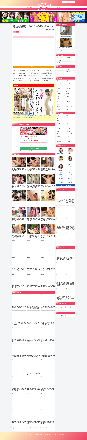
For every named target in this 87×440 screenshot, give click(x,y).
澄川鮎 (61, 162)
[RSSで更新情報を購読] (70, 307)
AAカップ (68, 69)
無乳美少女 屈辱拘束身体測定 (66, 36)
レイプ (58, 123)
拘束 (58, 126)
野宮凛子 (61, 170)
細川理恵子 (70, 162)
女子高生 (68, 118)
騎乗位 (67, 93)
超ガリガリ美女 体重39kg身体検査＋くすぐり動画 (65, 47)
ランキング (31, 434)
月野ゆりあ (70, 153)
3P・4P (68, 101)
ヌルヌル (68, 128)
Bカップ (68, 71)
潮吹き (67, 96)
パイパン (68, 120)
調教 (67, 126)
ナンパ (58, 133)
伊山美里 (70, 166)
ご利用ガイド (30, 150)
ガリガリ (68, 141)
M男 (58, 118)
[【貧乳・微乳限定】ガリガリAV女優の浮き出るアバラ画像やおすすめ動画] (43, 17)
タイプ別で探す (49, 434)
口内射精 (59, 83)
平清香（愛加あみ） (61, 153)
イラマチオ (68, 88)
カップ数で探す (55, 434)
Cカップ (58, 74)
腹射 (67, 85)
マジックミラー (69, 133)
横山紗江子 (61, 178)
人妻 (58, 120)
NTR (58, 131)
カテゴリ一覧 (43, 434)
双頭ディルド (69, 106)
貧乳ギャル (68, 60)
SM (67, 123)
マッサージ (59, 128)
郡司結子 (61, 174)
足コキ (67, 91)
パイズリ (59, 93)
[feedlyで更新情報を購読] (61, 307)
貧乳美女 (59, 60)
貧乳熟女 (59, 62)
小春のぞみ (70, 178)
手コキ (58, 91)
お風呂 (58, 136)
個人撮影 (68, 139)
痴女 (67, 115)
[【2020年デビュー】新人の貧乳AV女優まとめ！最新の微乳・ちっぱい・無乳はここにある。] (15, 17)
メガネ (67, 136)
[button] (74, 2)
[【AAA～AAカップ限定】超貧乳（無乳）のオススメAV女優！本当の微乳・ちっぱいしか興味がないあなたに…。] (71, 17)
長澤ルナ (14, 31)
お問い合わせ (61, 434)
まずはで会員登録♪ (33, 148)
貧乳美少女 (59, 57)
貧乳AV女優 (37, 434)
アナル (58, 101)
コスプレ (68, 131)
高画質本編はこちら (33, 66)
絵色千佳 (70, 174)
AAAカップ (59, 69)
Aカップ (58, 71)
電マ (67, 104)
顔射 (67, 80)
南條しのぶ (70, 182)
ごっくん (68, 83)
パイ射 (58, 85)
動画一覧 (25, 434)
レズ (58, 115)
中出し (58, 80)
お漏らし (59, 98)
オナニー (68, 98)
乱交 (58, 104)
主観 (67, 109)
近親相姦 (59, 141)
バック (58, 96)
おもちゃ (59, 106)
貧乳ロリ (17, 31)
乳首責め (59, 109)
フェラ (58, 88)
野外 (58, 139)
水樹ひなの (61, 182)
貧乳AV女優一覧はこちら (65, 185)
